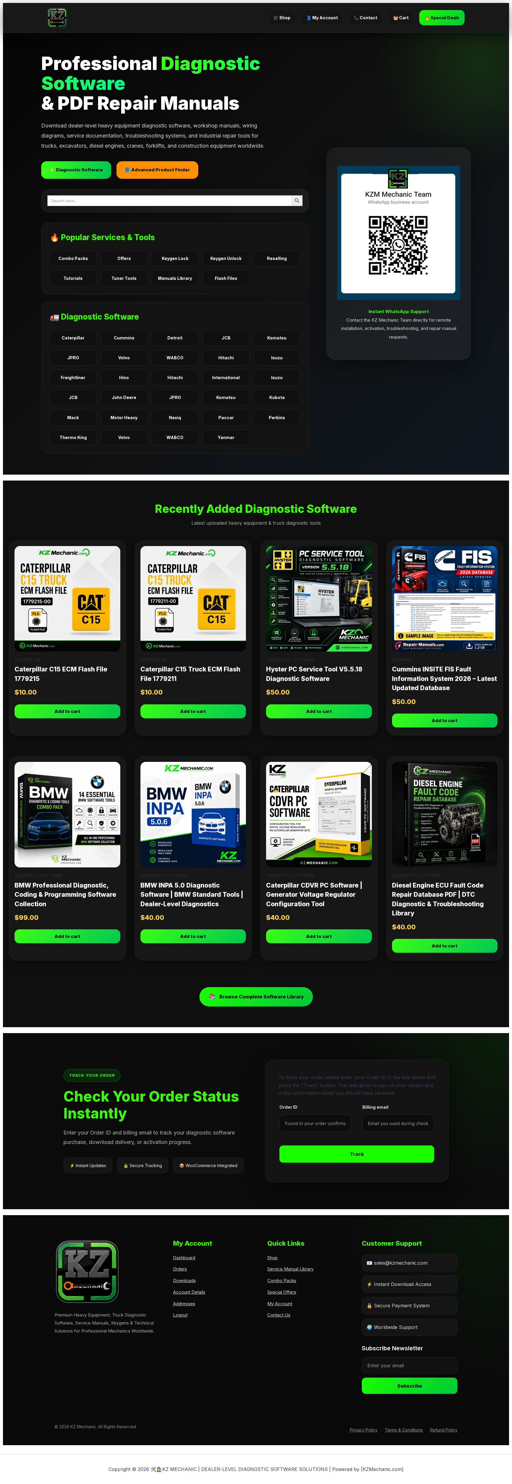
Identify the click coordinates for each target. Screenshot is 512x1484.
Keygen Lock (175, 258)
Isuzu (277, 357)
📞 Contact (365, 17)
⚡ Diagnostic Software (76, 170)
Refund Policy (443, 1429)
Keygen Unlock (225, 258)
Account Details (189, 1292)
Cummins (124, 337)
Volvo (124, 357)
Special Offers (281, 1292)
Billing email (375, 1107)
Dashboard (184, 1257)
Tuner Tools (124, 278)
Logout (180, 1315)
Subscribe (409, 1386)
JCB (226, 337)
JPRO (73, 357)
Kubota (277, 397)
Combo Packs (73, 258)
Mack (73, 417)
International (226, 377)
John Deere (124, 397)
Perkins (277, 417)
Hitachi (226, 357)
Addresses (184, 1303)
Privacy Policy (363, 1429)
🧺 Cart (401, 17)
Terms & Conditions (404, 1429)
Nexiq (175, 417)
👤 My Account (322, 17)
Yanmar (226, 437)
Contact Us (278, 1315)
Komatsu (277, 337)
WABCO (175, 357)
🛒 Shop (281, 17)
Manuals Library (175, 278)
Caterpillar (73, 337)
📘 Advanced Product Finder (157, 170)
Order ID (288, 1107)
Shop (272, 1257)
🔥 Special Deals (442, 17)
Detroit (175, 337)
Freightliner (73, 377)
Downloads (184, 1280)
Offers (124, 258)
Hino (124, 377)
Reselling (277, 258)
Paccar (226, 417)
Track (357, 1154)
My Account (279, 1303)
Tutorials (73, 278)
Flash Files (226, 278)
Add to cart (67, 711)
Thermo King (73, 437)
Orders (180, 1269)
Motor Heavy (124, 417)
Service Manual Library (290, 1269)
